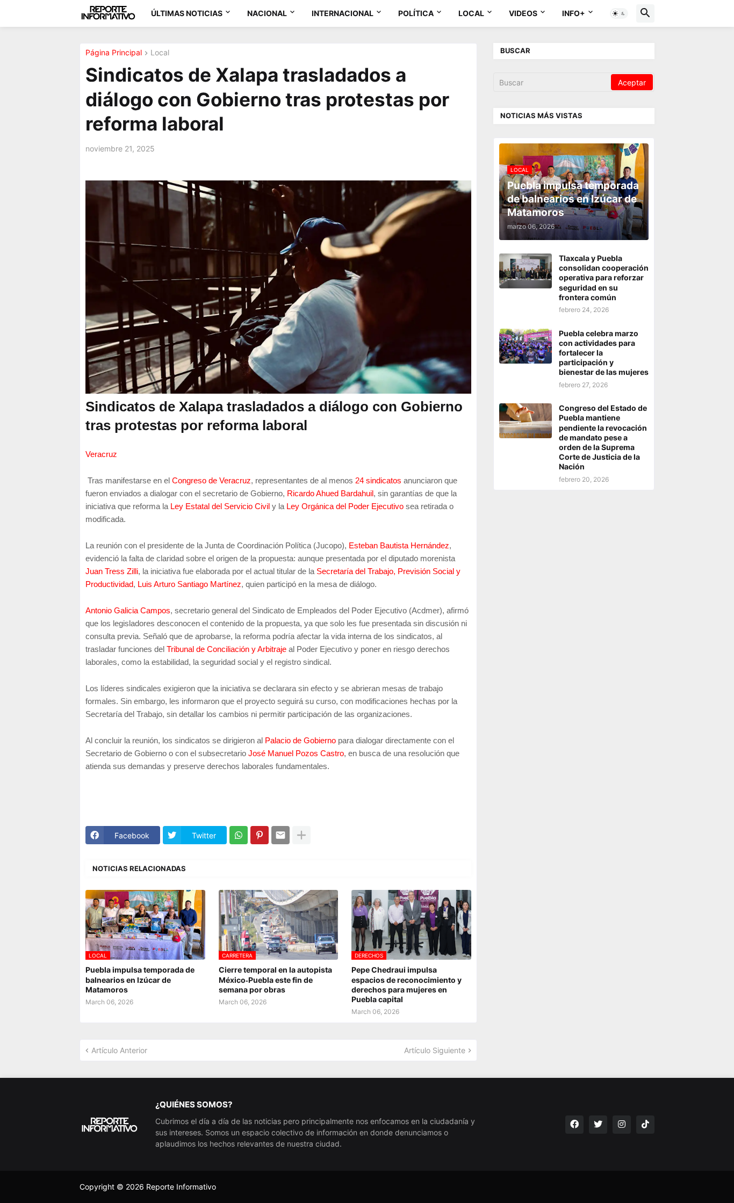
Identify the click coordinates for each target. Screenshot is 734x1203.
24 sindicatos (378, 480)
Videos (523, 13)
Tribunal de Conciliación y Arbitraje (226, 649)
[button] (619, 13)
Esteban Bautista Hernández (399, 545)
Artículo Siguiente (434, 1050)
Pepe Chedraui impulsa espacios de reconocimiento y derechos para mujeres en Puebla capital (406, 984)
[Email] (280, 835)
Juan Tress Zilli (111, 571)
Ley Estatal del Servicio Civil (220, 506)
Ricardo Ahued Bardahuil (330, 493)
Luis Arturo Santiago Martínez (189, 584)
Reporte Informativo (181, 1186)
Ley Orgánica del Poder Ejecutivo (345, 506)
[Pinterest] (259, 835)
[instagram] (622, 1124)
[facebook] (574, 1124)
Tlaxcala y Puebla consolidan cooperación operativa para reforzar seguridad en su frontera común (604, 277)
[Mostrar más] (301, 835)
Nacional (267, 13)
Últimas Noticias (186, 13)
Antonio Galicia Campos (127, 610)
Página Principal (113, 53)
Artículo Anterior (119, 1050)
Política (416, 13)
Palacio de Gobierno (300, 740)
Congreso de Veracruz (211, 480)
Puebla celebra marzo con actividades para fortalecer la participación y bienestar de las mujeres (604, 353)
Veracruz (101, 454)
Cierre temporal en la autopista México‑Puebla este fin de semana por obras (275, 979)
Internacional (342, 13)
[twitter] (598, 1124)
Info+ (573, 13)
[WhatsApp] (238, 835)
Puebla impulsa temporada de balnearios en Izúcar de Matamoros (140, 979)
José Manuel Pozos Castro (296, 753)
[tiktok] (645, 1124)
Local (471, 13)
